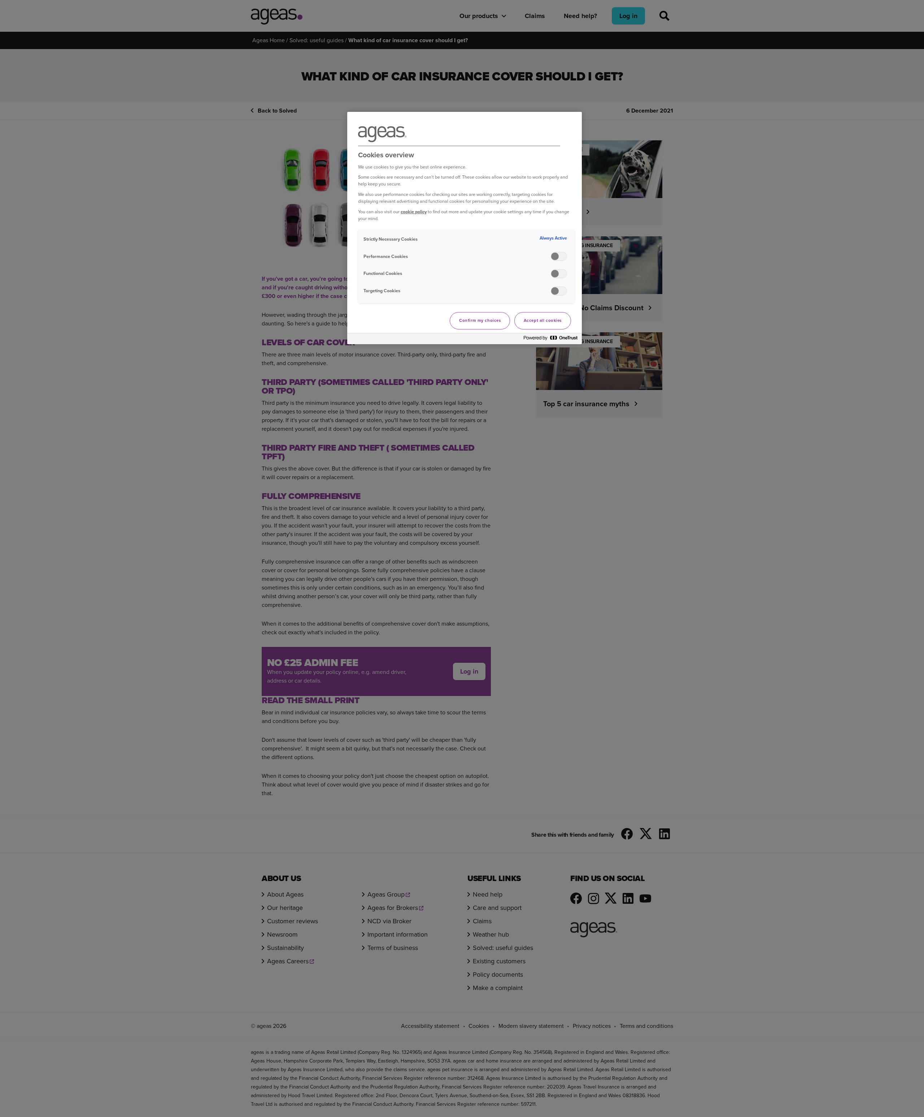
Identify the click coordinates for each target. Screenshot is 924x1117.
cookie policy (414, 211)
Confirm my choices (480, 320)
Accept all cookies (543, 320)
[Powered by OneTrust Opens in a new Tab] (550, 339)
